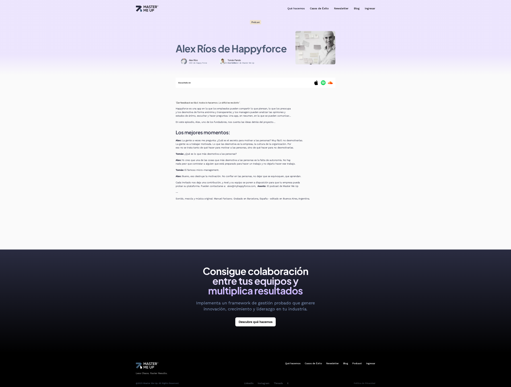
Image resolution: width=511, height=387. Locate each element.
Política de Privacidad (364, 383)
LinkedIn (248, 383)
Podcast (357, 363)
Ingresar (370, 8)
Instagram (263, 383)
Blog (356, 8)
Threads (278, 383)
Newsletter (341, 8)
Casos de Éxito (319, 8)
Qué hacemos (292, 363)
